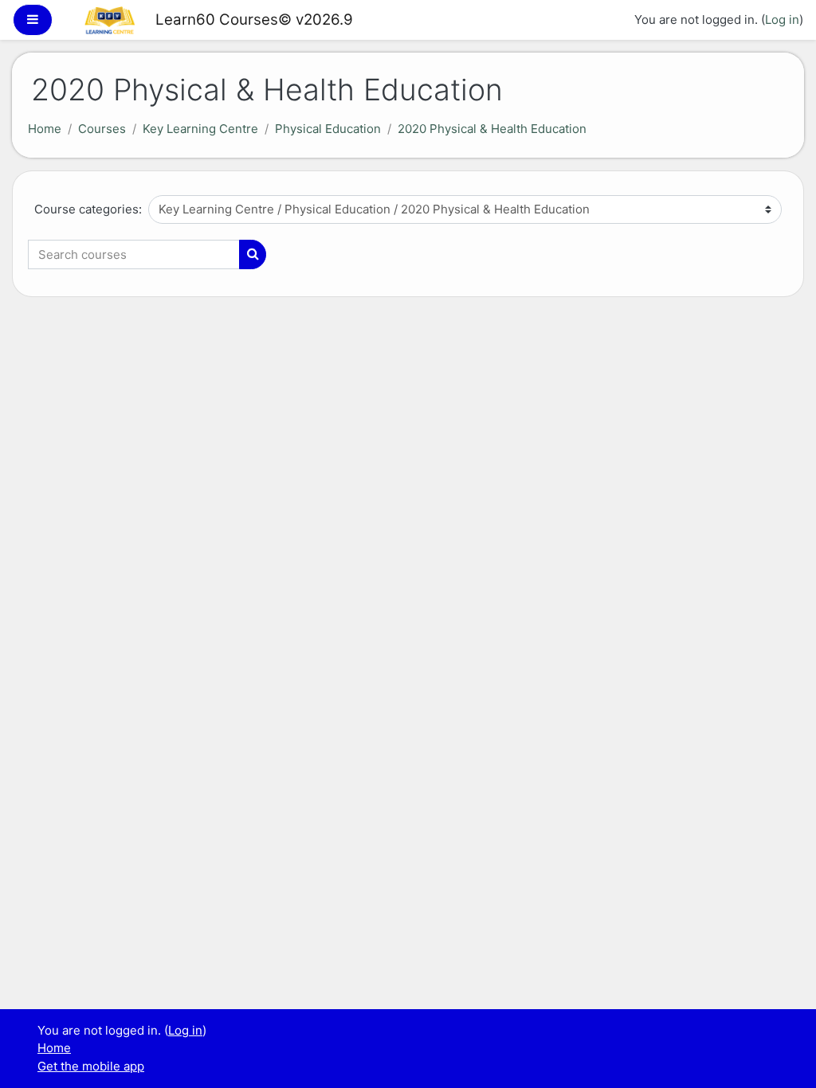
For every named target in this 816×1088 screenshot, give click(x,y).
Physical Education (328, 128)
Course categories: (88, 209)
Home (44, 128)
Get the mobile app (90, 1066)
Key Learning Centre (200, 128)
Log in (782, 19)
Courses (102, 128)
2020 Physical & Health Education (492, 128)
